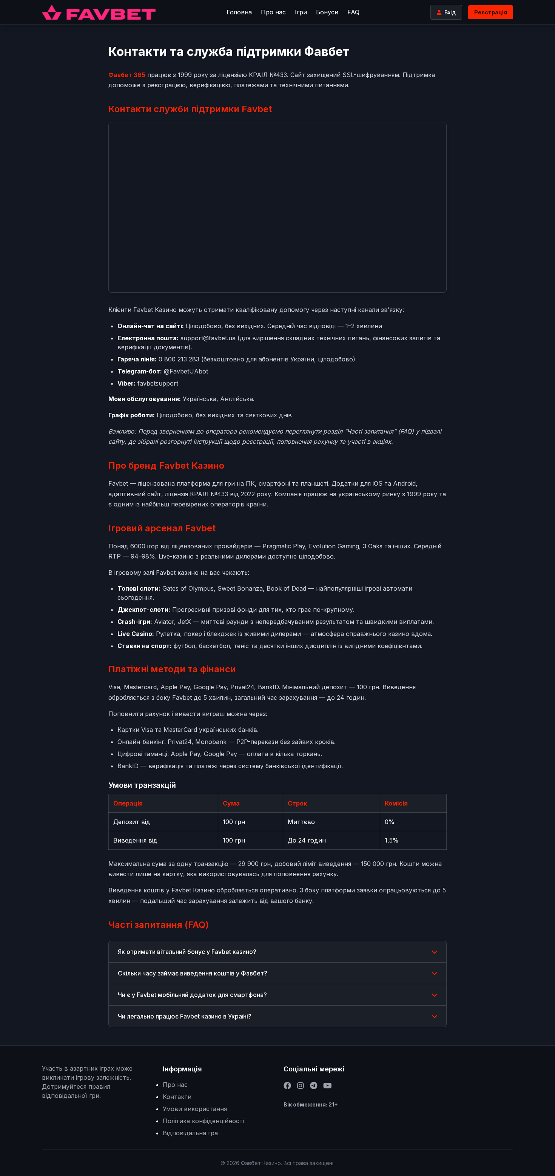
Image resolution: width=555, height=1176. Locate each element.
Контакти (177, 1096)
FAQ (353, 12)
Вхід (450, 12)
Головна (239, 12)
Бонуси (327, 12)
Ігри (301, 12)
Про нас (273, 12)
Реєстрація (490, 12)
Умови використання (195, 1109)
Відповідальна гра (190, 1133)
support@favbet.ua (208, 338)
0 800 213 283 (179, 359)
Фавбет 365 (126, 75)
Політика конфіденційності (203, 1121)
